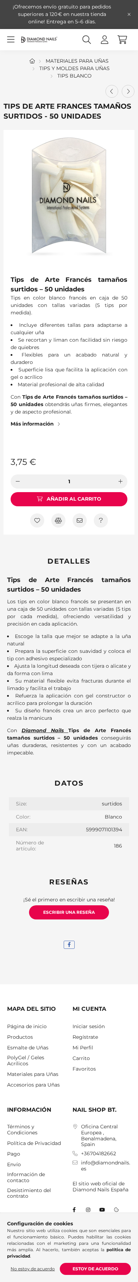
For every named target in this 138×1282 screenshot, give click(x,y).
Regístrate (85, 1037)
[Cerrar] (129, 14)
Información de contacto (26, 1178)
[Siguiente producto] (128, 91)
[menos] (17, 481)
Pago (13, 1154)
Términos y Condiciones (22, 1130)
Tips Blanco (74, 76)
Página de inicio (27, 1027)
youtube (102, 1210)
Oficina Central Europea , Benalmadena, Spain (99, 1135)
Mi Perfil (83, 1048)
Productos (20, 1037)
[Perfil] (104, 40)
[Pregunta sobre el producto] (101, 520)
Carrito (81, 1058)
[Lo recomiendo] (80, 520)
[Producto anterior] (111, 91)
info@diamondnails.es (105, 1166)
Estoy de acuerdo (95, 1268)
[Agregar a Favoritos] (37, 520)
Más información (32, 424)
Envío (14, 1165)
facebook (74, 1210)
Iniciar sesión (89, 1027)
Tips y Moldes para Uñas (74, 68)
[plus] (120, 481)
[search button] (87, 40)
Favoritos (84, 1069)
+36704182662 (98, 1154)
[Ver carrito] (122, 40)
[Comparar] (58, 520)
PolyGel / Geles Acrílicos (25, 1061)
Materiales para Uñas (77, 61)
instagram (88, 1210)
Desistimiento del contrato (29, 1193)
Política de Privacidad (34, 1143)
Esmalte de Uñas (27, 1048)
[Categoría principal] (32, 61)
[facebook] (69, 945)
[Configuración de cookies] (116, 1210)
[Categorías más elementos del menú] (11, 40)
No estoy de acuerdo (33, 1268)
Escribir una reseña (69, 912)
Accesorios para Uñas (33, 1085)
